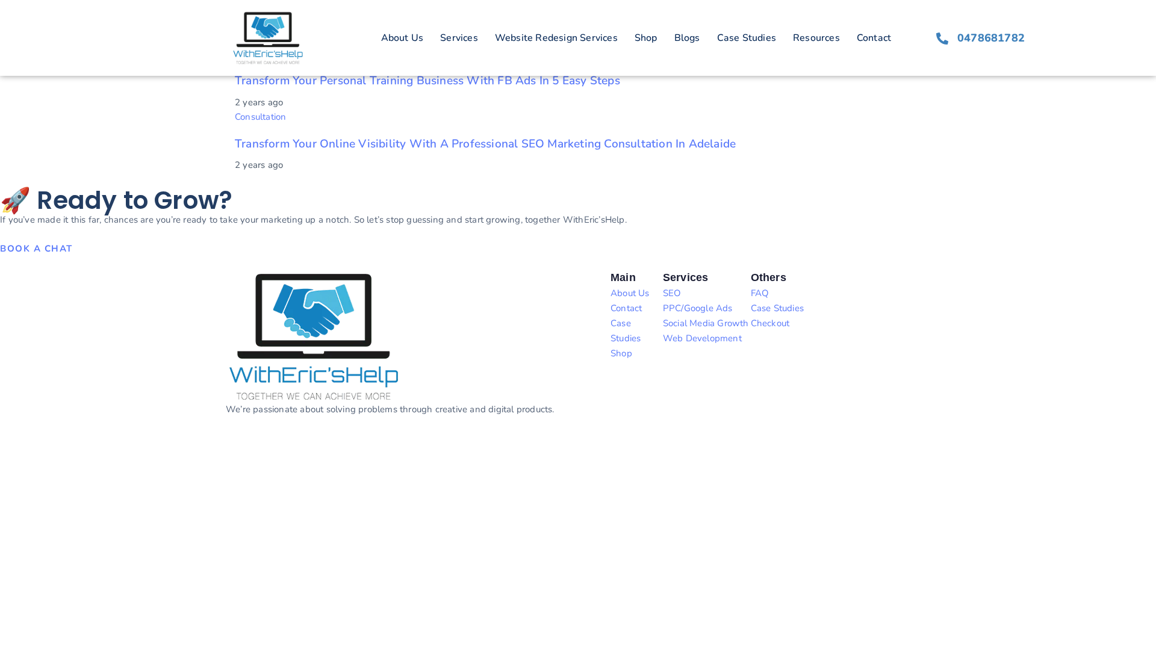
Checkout (770, 323)
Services (459, 38)
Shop (646, 38)
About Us (402, 38)
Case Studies (746, 38)
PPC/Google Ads (698, 308)
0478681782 (991, 38)
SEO (672, 293)
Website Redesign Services (556, 38)
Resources (816, 38)
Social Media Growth (706, 323)
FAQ (760, 293)
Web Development (702, 338)
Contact (874, 38)
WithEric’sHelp (65, 453)
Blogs (687, 38)
